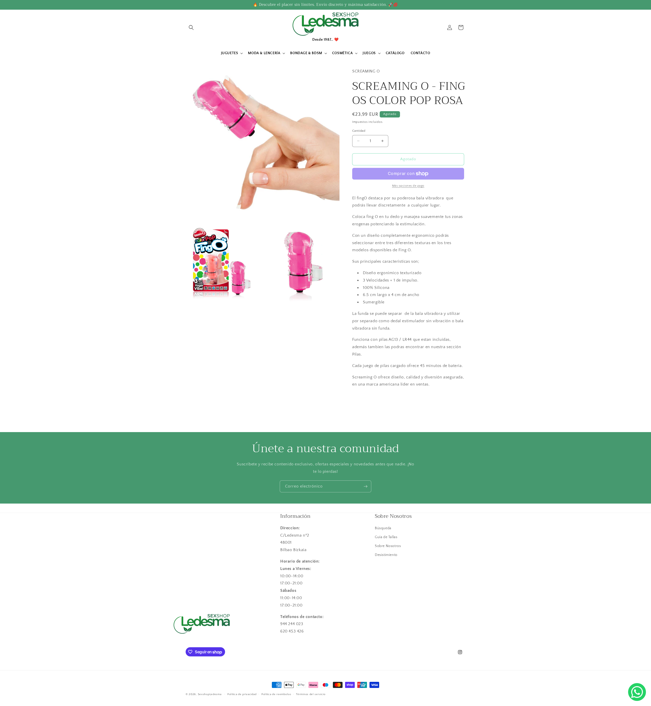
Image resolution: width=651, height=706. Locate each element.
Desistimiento (386, 555)
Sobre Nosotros (388, 546)
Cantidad (358, 131)
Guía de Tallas (386, 537)
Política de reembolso (276, 694)
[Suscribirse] (365, 486)
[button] (191, 27)
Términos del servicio (311, 694)
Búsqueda (383, 528)
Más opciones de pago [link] (408, 185)
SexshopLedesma (209, 694)
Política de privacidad (241, 694)
